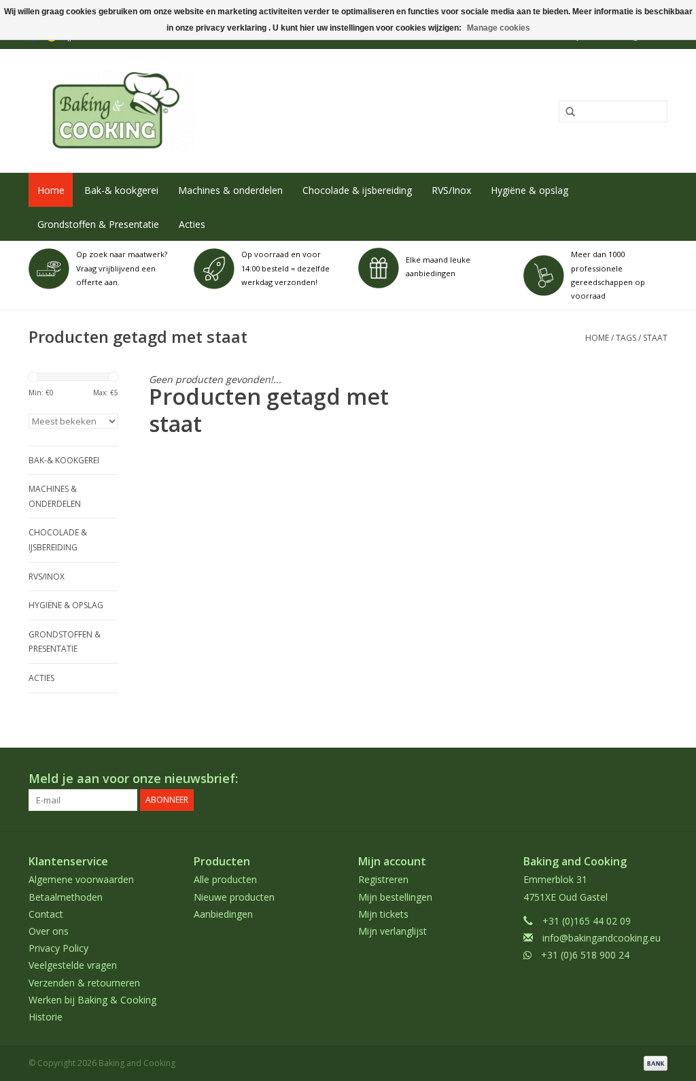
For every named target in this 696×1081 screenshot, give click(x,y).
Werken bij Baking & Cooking (92, 999)
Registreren (383, 879)
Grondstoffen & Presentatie (98, 224)
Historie (46, 1016)
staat (655, 338)
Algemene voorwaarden (81, 879)
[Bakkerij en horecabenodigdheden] (217, 110)
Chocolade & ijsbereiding (357, 190)
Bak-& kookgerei (121, 190)
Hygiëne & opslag (529, 190)
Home (51, 190)
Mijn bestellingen (395, 897)
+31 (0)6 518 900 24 (585, 954)
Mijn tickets (383, 914)
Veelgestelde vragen (73, 965)
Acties (192, 224)
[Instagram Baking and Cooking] (656, 779)
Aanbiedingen (223, 914)
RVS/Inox (451, 190)
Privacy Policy (58, 948)
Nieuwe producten (234, 897)
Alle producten (225, 879)
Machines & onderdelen (230, 190)
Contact (46, 914)
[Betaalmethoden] (653, 1062)
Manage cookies (498, 28)
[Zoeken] (565, 112)
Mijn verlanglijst (392, 931)
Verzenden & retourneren (84, 982)
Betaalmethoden (66, 897)
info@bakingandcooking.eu (601, 937)
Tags (626, 338)
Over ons (49, 931)
